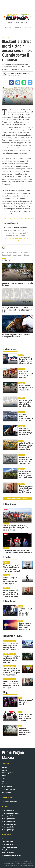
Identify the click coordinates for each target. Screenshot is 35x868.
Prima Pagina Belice (8, 810)
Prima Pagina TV (7, 787)
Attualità (8, 28)
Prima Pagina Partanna (9, 824)
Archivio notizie (6, 792)
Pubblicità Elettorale (8, 853)
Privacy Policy (6, 850)
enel (3, 252)
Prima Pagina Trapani (8, 830)
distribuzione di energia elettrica (11, 255)
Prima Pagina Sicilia (8, 827)
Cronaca (18, 28)
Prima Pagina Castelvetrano (10, 813)
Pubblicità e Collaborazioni (10, 847)
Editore (4, 839)
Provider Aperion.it (7, 844)
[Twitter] (17, 82)
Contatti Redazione (7, 842)
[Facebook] (11, 82)
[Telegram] (30, 82)
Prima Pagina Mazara (8, 821)
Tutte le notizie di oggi (8, 789)
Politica (28, 28)
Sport (3, 781)
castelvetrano (24, 252)
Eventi (4, 778)
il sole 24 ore (27, 255)
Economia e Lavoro (7, 784)
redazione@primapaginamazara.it (12, 855)
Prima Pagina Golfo (7, 816)
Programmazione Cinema (9, 801)
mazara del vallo (12, 252)
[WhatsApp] (23, 82)
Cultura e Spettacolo (8, 773)
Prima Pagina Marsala (8, 819)
